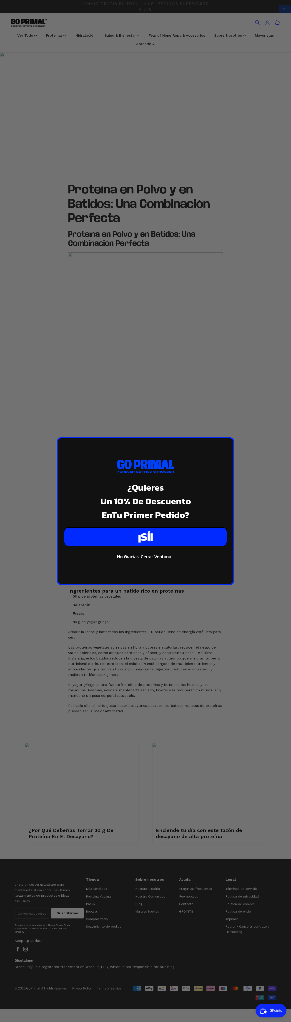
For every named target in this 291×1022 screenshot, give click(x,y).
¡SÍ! (145, 536)
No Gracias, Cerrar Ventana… (145, 556)
